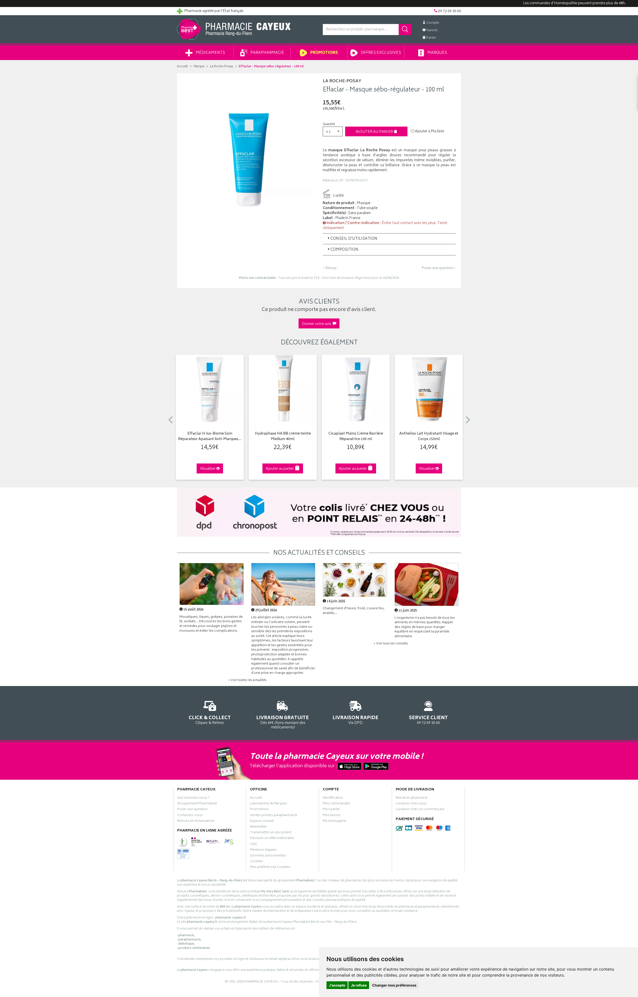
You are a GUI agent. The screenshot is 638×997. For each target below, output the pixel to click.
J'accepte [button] (337, 985)
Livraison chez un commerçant (420, 809)
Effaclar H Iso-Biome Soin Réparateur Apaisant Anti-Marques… (209, 436)
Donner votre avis (317, 324)
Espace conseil (262, 821)
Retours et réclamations (196, 821)
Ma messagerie (334, 821)
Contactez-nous (190, 815)
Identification (333, 798)
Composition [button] (344, 249)
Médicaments (210, 53)
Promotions (324, 53)
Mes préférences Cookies (270, 867)
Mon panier (331, 809)
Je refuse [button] (359, 985)
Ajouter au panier (375, 132)
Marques (437, 53)
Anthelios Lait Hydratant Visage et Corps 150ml (428, 436)
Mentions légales (263, 850)
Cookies (256, 861)
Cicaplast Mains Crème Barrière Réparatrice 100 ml (355, 436)
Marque (199, 66)
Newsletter (258, 827)
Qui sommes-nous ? (193, 798)
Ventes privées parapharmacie (273, 815)
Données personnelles (268, 856)
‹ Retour (330, 268)
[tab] (389, 238)
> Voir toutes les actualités (247, 680)
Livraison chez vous (411, 804)
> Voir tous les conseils (391, 643)
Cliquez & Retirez (210, 719)
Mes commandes (336, 804)
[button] (333, 131)
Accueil (182, 66)
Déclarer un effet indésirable (272, 838)
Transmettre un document (270, 833)
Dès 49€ (282, 722)
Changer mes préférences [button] (394, 985)
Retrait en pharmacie (412, 798)
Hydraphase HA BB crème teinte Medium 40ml (283, 436)
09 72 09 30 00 (428, 719)
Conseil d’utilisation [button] (353, 238)
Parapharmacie (267, 53)
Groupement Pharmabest (197, 804)
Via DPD (355, 719)
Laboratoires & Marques (268, 804)
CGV (253, 844)
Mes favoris (331, 815)
